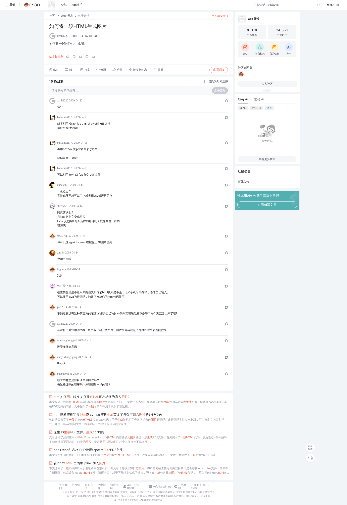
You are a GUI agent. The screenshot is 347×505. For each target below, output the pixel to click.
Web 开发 (67, 15)
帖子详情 (84, 15)
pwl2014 (62, 307)
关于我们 (63, 486)
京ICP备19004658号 (107, 492)
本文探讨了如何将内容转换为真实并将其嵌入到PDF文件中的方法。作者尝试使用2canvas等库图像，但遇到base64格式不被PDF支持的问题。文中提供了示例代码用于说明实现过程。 (138, 404)
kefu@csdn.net (162, 486)
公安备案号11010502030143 (78, 492)
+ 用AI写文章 (267, 205)
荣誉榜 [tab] (259, 99)
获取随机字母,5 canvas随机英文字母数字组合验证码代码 (108, 414)
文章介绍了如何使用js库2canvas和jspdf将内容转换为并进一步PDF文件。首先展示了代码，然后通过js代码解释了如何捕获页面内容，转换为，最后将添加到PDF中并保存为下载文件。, (138, 439)
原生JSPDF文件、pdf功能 (79, 432)
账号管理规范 (147, 496)
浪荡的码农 (64, 235)
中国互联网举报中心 (108, 496)
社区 (52, 15)
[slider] (82, 56)
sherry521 (62, 206)
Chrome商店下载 (129, 496)
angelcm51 (63, 184)
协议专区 (114, 486)
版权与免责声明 (164, 496)
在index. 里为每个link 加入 (79, 463)
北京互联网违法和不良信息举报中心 (195, 492)
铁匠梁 (61, 285)
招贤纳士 (76, 486)
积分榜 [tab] (243, 99)
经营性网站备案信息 (164, 492)
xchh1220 (62, 100)
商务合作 (89, 486)
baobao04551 (64, 373)
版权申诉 (179, 496)
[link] (52, 15)
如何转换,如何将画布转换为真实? (92, 397)
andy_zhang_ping (67, 357)
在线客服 (182, 486)
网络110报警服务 (87, 496)
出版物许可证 (192, 496)
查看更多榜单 (267, 159)
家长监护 (72, 496)
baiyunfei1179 (65, 117)
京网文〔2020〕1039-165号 (136, 492)
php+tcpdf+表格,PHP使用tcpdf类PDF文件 (88, 450)
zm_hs (60, 252)
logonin (61, 269)
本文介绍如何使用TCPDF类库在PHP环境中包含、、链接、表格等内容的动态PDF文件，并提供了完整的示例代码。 (133, 455)
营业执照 (205, 496)
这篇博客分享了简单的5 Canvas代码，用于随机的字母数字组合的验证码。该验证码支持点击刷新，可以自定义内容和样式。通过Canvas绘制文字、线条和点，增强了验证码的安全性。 (136, 422)
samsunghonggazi (67, 340)
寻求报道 (101, 486)
